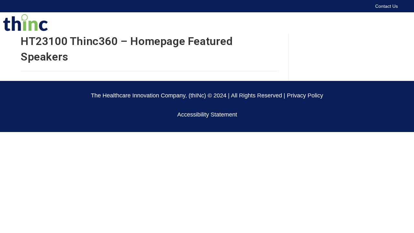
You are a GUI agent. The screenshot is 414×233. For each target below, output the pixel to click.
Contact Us (386, 6)
